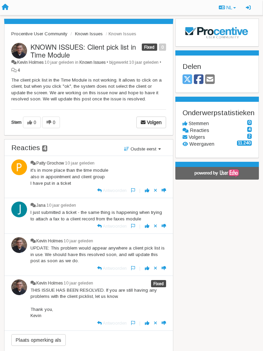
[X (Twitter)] (187, 80)
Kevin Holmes (30, 62)
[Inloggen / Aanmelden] (248, 7)
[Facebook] (198, 80)
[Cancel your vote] (155, 190)
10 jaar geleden (80, 163)
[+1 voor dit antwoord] (147, 190)
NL (229, 7)
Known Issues (89, 33)
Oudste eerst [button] (143, 149)
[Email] (210, 80)
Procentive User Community (39, 33)
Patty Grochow (50, 163)
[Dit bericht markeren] (133, 190)
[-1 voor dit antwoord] (164, 190)
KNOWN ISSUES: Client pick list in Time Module (83, 51)
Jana (41, 205)
